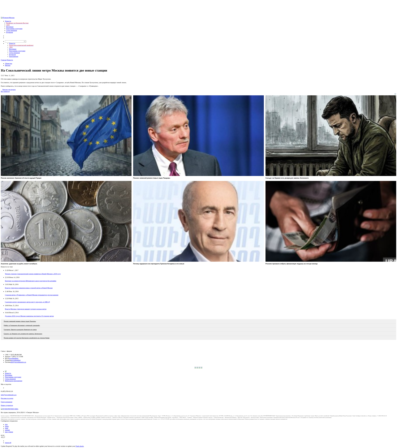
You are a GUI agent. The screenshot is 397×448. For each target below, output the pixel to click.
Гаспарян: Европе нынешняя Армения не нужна (20, 329)
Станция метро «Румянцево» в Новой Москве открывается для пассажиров (31, 295)
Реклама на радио (7, 398)
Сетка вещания (11, 30)
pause (7, 426)
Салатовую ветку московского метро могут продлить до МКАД (27, 302)
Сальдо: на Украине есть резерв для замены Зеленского (23, 334)
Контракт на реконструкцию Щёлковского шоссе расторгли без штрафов (30, 281)
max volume (9, 432)
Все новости (5, 91)
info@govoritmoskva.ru (18, 362)
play (6, 424)
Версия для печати (9, 89)
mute (6, 428)
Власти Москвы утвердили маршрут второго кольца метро (25, 309)
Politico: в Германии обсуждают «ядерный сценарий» (22, 325)
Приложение (13, 56)
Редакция (9, 32)
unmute (7, 430)
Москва (7, 65)
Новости (8, 21)
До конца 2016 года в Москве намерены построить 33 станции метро (29, 316)
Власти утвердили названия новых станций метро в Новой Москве (29, 288)
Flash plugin (80, 446)
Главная (3, 60)
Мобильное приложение (13, 381)
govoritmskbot (13, 358)
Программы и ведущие (14, 29)
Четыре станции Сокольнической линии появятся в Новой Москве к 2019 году (33, 274)
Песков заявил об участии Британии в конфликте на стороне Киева (26, 338)
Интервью (9, 27)
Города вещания (6, 402)
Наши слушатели (7, 405)
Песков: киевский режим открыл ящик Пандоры (20, 321)
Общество (8, 63)
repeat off (8, 443)
